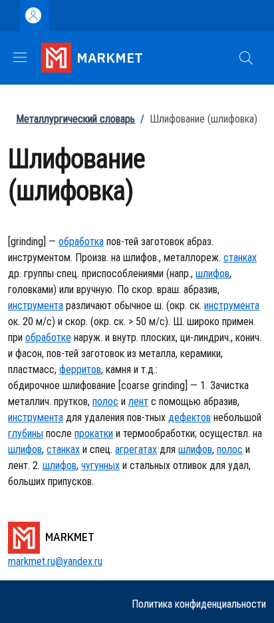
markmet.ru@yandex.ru (55, 561)
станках (240, 257)
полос (105, 401)
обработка (81, 241)
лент (138, 401)
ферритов (80, 369)
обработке (48, 337)
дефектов (189, 417)
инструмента (35, 305)
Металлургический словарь (75, 119)
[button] (246, 58)
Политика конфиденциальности (199, 604)
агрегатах (136, 449)
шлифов (212, 273)
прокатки (93, 433)
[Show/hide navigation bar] (20, 57)
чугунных (100, 465)
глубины (25, 433)
